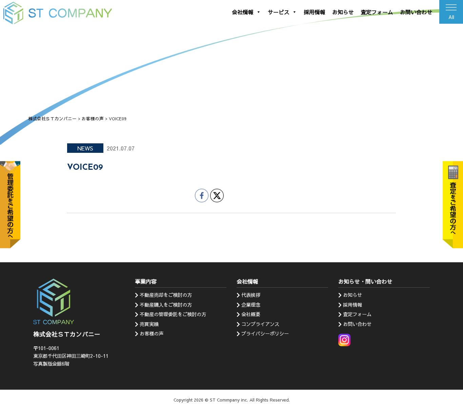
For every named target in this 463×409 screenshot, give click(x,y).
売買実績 (149, 324)
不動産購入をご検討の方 (166, 304)
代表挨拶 (250, 294)
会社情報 (243, 12)
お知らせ (343, 12)
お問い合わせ (416, 12)
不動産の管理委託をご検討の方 (173, 314)
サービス (278, 12)
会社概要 (250, 314)
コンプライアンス (260, 324)
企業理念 (250, 304)
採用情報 (314, 12)
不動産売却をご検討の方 (166, 294)
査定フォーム (377, 12)
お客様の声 (151, 333)
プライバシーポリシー (265, 333)
